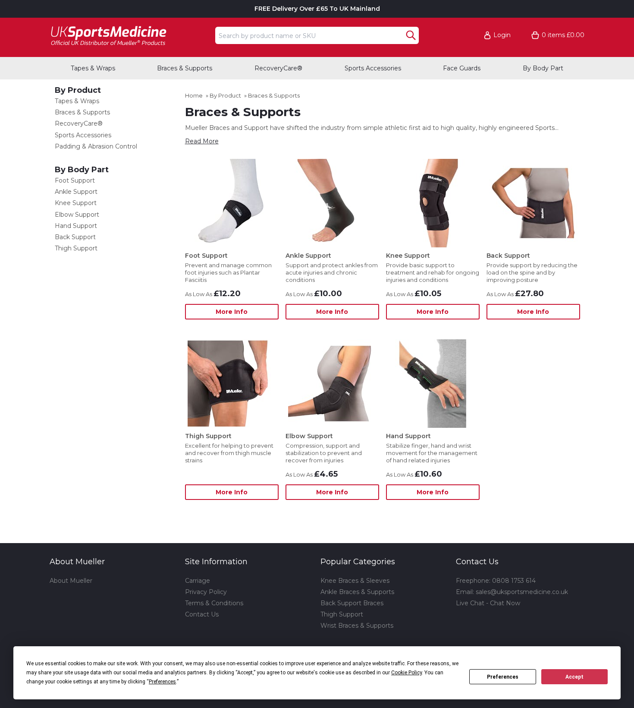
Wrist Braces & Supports (356, 625)
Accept (574, 677)
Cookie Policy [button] (406, 673)
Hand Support (76, 226)
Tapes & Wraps (93, 68)
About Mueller (71, 581)
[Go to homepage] (130, 35)
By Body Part (543, 68)
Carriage (197, 581)
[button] (501, 35)
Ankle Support (76, 192)
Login (502, 35)
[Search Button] (411, 35)
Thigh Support (76, 248)
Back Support (75, 237)
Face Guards (461, 68)
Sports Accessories (373, 68)
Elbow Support (77, 214)
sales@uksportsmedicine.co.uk (522, 592)
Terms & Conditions (214, 603)
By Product (78, 90)
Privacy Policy (206, 592)
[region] (232, 203)
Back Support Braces (351, 603)
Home (194, 95)
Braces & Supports (184, 68)
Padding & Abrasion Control (96, 146)
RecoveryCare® (278, 68)
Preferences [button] (162, 682)
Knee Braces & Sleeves (354, 581)
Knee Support (76, 203)
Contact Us (202, 614)
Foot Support (75, 180)
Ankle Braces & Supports (357, 592)
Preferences (502, 677)
